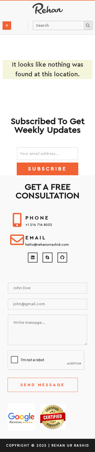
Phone (37, 218)
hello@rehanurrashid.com (47, 244)
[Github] (62, 257)
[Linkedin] (32, 257)
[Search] (88, 25)
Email (35, 237)
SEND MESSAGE (43, 385)
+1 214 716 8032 (38, 225)
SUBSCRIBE (47, 168)
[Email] (17, 240)
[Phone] (17, 220)
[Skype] (47, 257)
